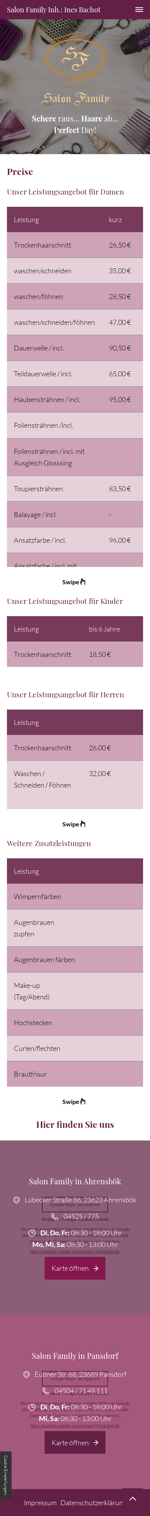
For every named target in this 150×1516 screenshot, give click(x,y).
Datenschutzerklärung (93, 1502)
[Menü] (139, 9)
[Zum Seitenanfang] (132, 1498)
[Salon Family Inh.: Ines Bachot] (75, 68)
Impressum (40, 1502)
